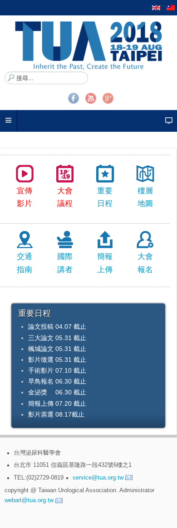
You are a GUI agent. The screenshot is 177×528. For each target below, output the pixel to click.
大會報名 (145, 263)
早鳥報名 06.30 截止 (57, 381)
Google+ (108, 98)
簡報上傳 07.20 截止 (57, 403)
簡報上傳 (105, 263)
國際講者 (65, 263)
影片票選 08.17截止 (56, 414)
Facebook (73, 98)
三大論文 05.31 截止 (57, 337)
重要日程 (105, 197)
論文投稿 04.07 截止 (57, 326)
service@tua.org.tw (98, 477)
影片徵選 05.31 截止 (57, 359)
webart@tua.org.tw (29, 500)
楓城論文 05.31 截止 (57, 348)
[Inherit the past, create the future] (88, 43)
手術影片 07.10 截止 (57, 370)
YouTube (90, 98)
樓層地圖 (145, 197)
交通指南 (24, 263)
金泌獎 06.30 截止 (57, 392)
